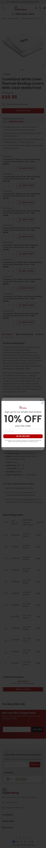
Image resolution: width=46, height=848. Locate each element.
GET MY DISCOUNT (23, 436)
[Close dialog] (43, 402)
